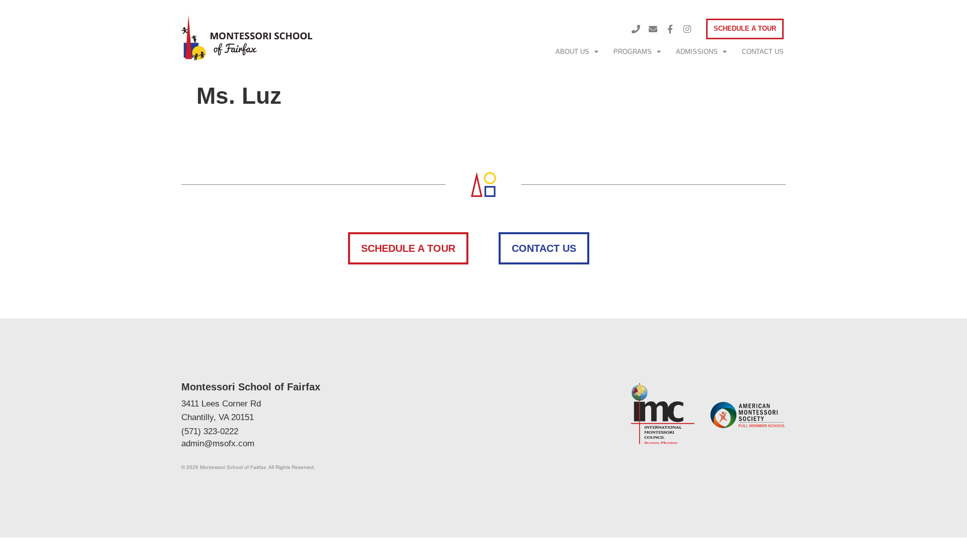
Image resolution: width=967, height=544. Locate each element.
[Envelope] (653, 29)
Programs (632, 51)
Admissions (697, 51)
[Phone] (636, 29)
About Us (572, 51)
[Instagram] (687, 29)
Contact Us (763, 51)
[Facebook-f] (670, 29)
